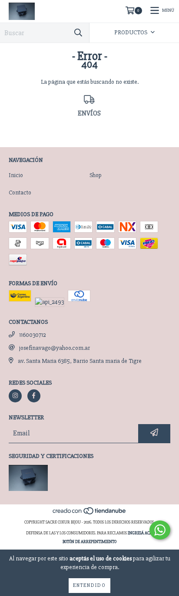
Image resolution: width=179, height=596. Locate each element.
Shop (96, 175)
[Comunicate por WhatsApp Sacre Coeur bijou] (159, 530)
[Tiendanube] (90, 513)
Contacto (20, 192)
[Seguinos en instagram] (15, 395)
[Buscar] (78, 33)
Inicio (16, 175)
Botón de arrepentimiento (89, 541)
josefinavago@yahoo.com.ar (54, 348)
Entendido (89, 585)
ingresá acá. (140, 533)
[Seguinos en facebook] (33, 395)
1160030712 (32, 335)
